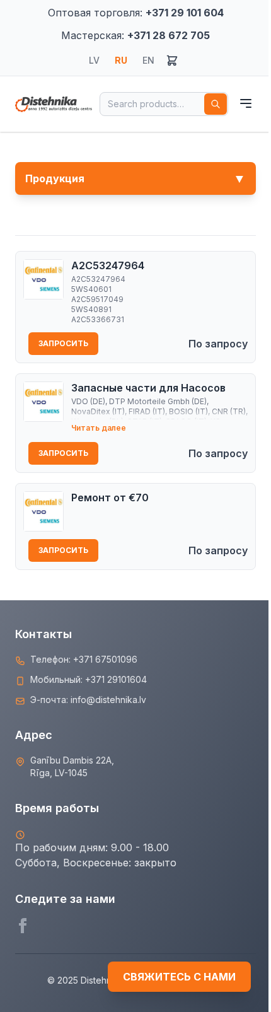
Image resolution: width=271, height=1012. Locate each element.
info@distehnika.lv (108, 699)
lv (94, 60)
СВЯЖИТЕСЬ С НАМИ (179, 976)
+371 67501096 (105, 659)
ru (121, 60)
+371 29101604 (116, 679)
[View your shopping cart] (172, 60)
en (148, 60)
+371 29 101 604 (185, 12)
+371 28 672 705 (168, 35)
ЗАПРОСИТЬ (63, 343)
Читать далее (98, 428)
